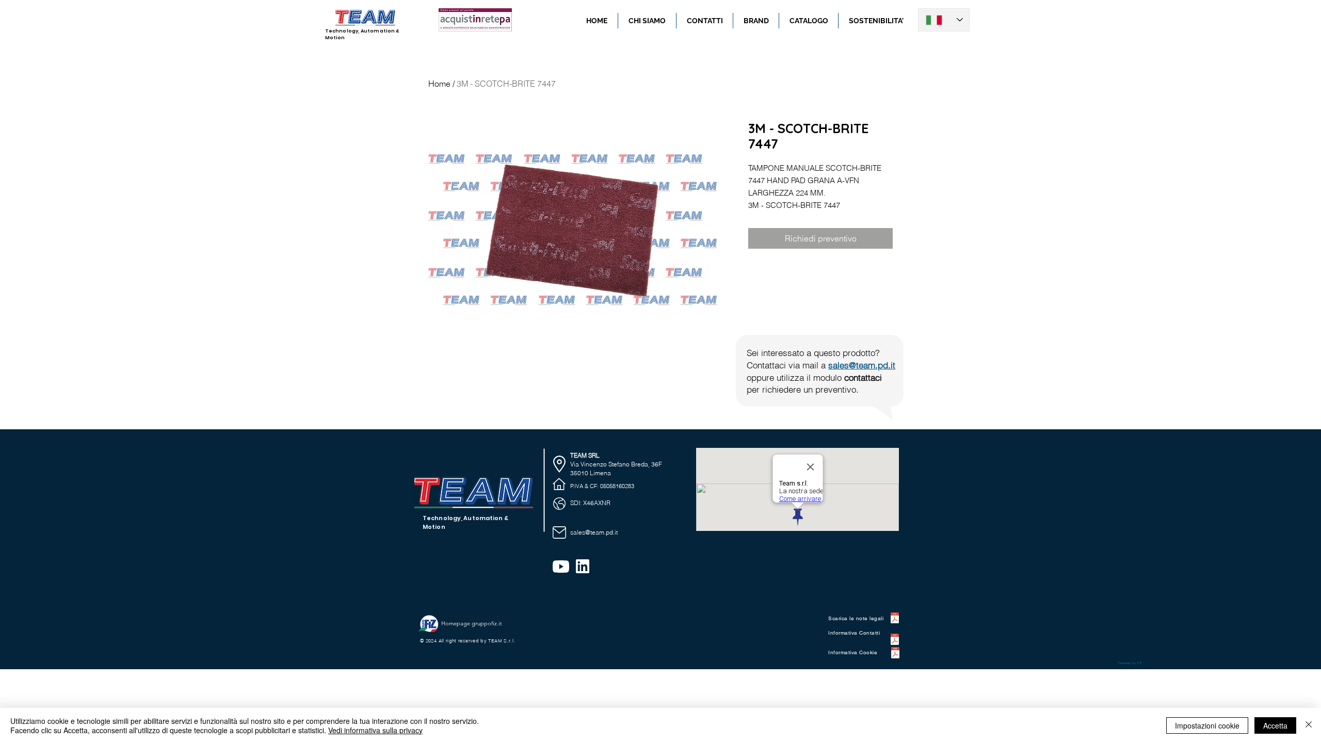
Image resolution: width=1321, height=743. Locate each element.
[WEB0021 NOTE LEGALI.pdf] (894, 619)
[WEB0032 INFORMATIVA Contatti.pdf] (895, 641)
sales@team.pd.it (861, 365)
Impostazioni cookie (1207, 725)
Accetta (1275, 725)
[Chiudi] (1308, 725)
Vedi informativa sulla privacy (375, 730)
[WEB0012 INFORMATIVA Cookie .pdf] (895, 654)
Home (439, 83)
